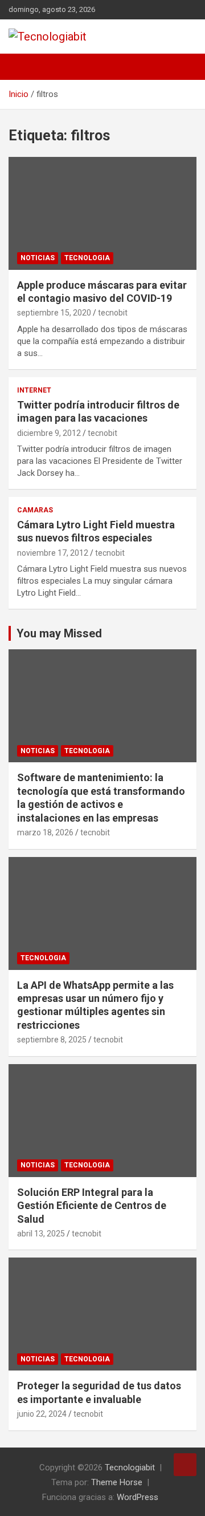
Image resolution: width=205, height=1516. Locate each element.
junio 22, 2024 (42, 1413)
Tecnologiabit (130, 1467)
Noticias (37, 258)
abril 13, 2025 (41, 1233)
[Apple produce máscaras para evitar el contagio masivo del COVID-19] (102, 213)
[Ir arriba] (185, 1464)
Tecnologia (87, 258)
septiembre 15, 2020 (54, 312)
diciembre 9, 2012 (49, 433)
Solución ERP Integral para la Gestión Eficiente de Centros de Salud (91, 1205)
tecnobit (113, 312)
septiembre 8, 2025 (52, 1039)
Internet (34, 390)
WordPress (137, 1497)
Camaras (35, 510)
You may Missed (59, 633)
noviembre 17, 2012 (52, 552)
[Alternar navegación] (23, 67)
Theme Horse (116, 1482)
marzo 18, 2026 (45, 832)
